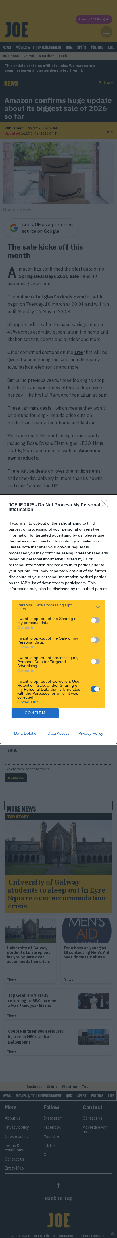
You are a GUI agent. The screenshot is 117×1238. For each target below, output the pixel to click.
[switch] (95, 620)
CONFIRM (35, 713)
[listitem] (58, 607)
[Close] (106, 505)
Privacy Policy (90, 733)
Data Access (58, 733)
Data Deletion (26, 733)
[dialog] (58, 619)
